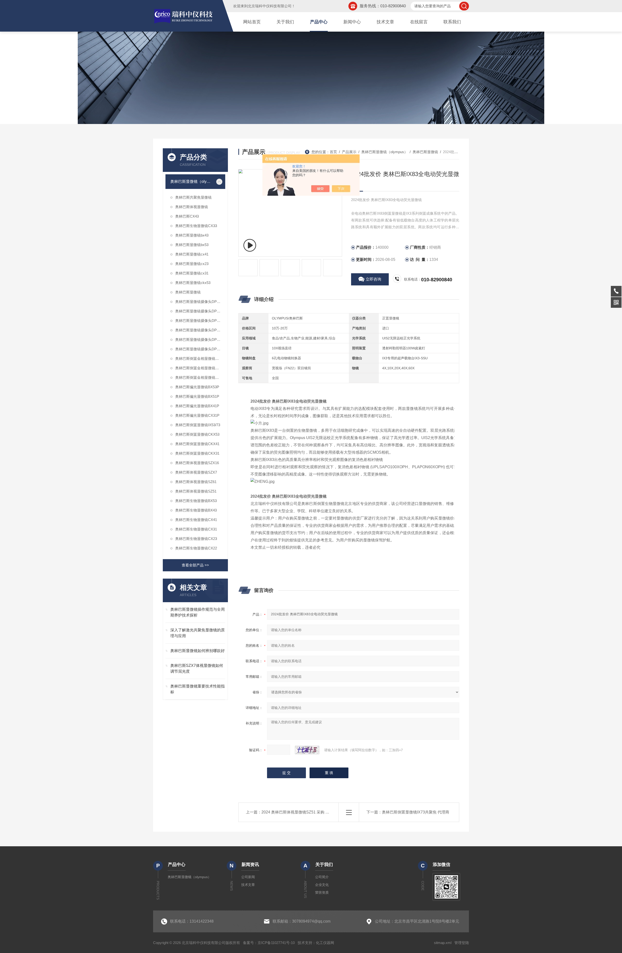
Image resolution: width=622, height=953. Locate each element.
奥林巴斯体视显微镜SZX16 (197, 463)
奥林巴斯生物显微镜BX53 (196, 501)
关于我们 (285, 21)
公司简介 (322, 877)
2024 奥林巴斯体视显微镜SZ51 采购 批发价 (299, 812)
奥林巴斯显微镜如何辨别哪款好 (197, 651)
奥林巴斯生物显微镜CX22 (196, 548)
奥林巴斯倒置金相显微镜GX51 (200, 368)
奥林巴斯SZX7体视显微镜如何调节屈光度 (196, 668)
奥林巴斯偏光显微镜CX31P (197, 415)
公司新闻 (248, 877)
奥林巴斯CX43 (187, 216)
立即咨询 (373, 279)
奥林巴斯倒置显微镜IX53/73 (197, 425)
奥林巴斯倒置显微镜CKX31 (197, 453)
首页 (333, 152)
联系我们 (452, 21)
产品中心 (319, 21)
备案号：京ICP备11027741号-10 (269, 943)
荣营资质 (322, 892)
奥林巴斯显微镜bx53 (191, 245)
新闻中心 (352, 21)
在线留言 (419, 21)
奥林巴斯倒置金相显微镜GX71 (200, 358)
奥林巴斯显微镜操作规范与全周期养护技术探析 (197, 612)
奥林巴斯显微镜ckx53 (192, 283)
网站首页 (252, 21)
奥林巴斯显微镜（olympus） (191, 181)
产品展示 (349, 152)
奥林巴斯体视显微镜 (191, 207)
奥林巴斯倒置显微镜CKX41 (197, 444)
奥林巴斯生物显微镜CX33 (196, 226)
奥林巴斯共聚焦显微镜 (193, 197)
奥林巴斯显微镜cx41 (191, 254)
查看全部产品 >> (195, 565)
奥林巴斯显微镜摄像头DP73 (198, 330)
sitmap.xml (442, 943)
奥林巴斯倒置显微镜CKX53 (197, 434)
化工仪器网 (325, 943)
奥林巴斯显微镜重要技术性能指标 (197, 689)
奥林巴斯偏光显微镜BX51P (197, 396)
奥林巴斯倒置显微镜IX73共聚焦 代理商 (415, 812)
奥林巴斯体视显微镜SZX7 (196, 472)
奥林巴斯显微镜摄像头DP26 (198, 339)
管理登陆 (461, 943)
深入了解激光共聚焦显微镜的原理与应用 (197, 633)
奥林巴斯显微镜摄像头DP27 (198, 302)
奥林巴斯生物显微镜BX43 (196, 510)
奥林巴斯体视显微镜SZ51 (195, 491)
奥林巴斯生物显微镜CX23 (196, 539)
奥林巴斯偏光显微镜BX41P (197, 406)
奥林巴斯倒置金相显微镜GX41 (200, 377)
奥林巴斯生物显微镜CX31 (196, 529)
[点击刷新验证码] (307, 750)
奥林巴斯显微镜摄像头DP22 (198, 311)
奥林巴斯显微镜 (188, 292)
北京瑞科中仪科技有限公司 (270, 6)
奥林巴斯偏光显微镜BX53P (197, 387)
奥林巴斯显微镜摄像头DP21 (198, 349)
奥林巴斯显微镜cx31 (191, 273)
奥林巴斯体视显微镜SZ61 (195, 482)
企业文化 (322, 885)
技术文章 (385, 21)
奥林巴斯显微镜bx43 (191, 235)
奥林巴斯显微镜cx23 (191, 264)
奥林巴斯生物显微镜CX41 (196, 520)
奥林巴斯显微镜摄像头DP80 (198, 320)
